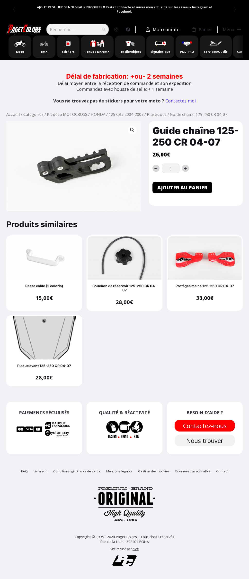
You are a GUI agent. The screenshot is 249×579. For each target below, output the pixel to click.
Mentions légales (119, 471)
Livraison (40, 471)
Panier (205, 29)
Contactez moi (180, 101)
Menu (228, 29)
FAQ (24, 471)
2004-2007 (133, 114)
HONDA (98, 114)
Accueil (13, 114)
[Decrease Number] (156, 168)
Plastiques (157, 114)
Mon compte (166, 29)
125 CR (115, 114)
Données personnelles (192, 471)
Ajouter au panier (182, 187)
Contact (222, 471)
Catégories (33, 114)
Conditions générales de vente (76, 471)
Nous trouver (204, 440)
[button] (132, 130)
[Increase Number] (185, 168)
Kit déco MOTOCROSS (67, 114)
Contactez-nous (205, 426)
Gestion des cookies (153, 471)
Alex (136, 549)
